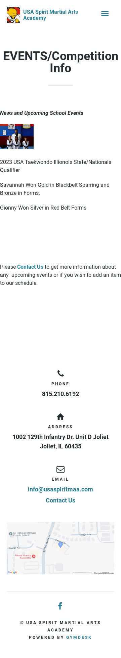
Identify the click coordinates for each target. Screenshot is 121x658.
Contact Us (30, 267)
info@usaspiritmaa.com (60, 489)
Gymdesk (79, 637)
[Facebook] (60, 606)
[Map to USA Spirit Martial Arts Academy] (60, 548)
